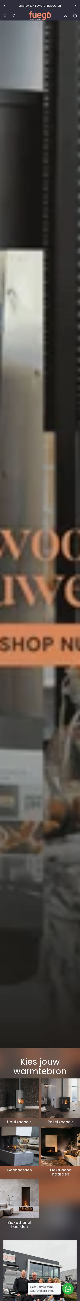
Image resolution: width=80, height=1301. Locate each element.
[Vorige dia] (4, 6)
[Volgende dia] (75, 6)
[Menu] (5, 15)
